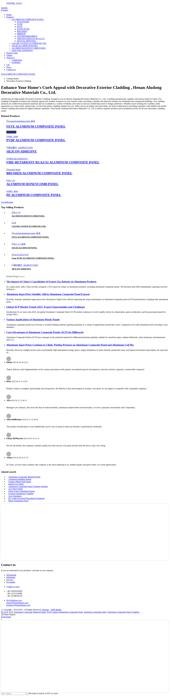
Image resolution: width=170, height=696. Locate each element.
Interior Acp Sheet (16, 484)
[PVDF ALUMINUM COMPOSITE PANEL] (12, 136)
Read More (11, 132)
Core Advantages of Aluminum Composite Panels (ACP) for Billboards (45, 332)
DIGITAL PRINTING (26, 41)
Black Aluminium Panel (18, 501)
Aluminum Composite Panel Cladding (123, 612)
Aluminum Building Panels (19, 479)
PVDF (20, 24)
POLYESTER (23, 22)
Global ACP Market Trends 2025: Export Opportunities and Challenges (45, 307)
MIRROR (21, 34)
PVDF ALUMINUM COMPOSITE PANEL (35, 140)
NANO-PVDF (23, 29)
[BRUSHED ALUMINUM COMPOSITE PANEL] (13, 169)
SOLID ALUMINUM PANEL (25, 46)
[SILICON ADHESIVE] (19, 147)
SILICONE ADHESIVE (22, 50)
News (8, 67)
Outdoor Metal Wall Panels (19, 482)
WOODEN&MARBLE (27, 36)
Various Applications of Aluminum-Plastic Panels (33, 319)
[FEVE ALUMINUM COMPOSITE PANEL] (20, 121)
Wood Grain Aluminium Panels (21, 491)
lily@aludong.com (14, 600)
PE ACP (4, 612)
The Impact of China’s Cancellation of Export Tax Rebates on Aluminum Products (51, 281)
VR (7, 65)
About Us (10, 58)
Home (9, 15)
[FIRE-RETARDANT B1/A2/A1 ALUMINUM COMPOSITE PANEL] (17, 159)
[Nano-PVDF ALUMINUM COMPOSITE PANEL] (20, 255)
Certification (17, 60)
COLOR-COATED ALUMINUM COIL (29, 43)
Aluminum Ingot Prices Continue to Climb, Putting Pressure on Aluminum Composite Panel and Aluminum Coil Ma (70, 344)
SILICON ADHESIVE (21, 151)
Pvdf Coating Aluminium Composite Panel (65, 612)
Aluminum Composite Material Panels (24, 477)
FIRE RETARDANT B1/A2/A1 (31, 38)
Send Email (6, 617)
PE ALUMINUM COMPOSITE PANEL (33, 195)
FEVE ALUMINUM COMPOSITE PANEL (36, 126)
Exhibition (16, 62)
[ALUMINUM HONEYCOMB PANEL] (10, 180)
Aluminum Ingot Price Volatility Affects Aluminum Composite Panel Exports (48, 294)
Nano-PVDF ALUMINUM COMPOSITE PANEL (33, 258)
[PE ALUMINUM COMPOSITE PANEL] (12, 191)
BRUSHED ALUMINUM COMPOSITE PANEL (39, 173)
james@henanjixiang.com (17, 603)
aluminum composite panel (95, 612)
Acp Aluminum (14, 496)
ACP (11, 612)
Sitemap (45, 610)
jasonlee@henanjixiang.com (18, 605)
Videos (9, 55)
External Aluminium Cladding (21, 493)
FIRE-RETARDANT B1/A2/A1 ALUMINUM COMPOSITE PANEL (52, 162)
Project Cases (12, 53)
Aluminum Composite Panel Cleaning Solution (28, 486)
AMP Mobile (55, 610)
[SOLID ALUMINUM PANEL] (19, 244)
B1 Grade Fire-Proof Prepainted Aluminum (26, 498)
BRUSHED (22, 31)
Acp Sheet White (15, 489)
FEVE (19, 26)
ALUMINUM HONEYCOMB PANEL (29, 48)
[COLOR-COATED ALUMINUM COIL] (14, 223)
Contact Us (11, 69)
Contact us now (13, 586)
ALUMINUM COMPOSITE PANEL (28, 19)
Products (10, 17)
